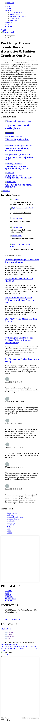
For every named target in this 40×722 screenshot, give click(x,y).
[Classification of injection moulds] (16, 236)
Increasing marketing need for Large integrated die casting (22, 261)
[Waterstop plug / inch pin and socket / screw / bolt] (16, 227)
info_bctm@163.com (12, 619)
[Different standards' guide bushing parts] (13, 164)
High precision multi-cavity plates (17, 126)
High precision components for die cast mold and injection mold (19, 177)
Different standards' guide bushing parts (16, 167)
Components (14, 18)
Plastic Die (11, 521)
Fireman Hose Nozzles (15, 517)
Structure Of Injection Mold (20, 221)
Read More (9, 133)
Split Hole (10, 515)
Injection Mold (15, 14)
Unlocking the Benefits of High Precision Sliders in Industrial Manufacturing (19, 340)
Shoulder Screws (13, 519)
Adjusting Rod (10, 648)
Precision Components (18, 16)
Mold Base (13, 20)
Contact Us (9, 26)
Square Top (11, 523)
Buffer (9, 533)
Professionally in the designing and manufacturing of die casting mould (22, 204)
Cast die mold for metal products (18, 185)
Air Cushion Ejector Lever (25, 648)
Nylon (9, 527)
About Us (8, 8)
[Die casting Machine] (13, 136)
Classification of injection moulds (22, 238)
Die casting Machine (17, 139)
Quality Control (10, 599)
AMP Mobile (12, 644)
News (7, 24)
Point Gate (10, 525)
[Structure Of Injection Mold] (16, 218)
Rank (9, 531)
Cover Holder (12, 513)
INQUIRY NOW (7, 629)
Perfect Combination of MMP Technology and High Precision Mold (19, 300)
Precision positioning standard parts (17, 149)
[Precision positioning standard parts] (18, 145)
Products (8, 10)
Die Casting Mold (16, 12)
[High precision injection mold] (18, 155)
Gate (8, 529)
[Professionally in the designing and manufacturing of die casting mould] (14, 199)
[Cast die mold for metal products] (10, 182)
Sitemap (4, 644)
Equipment (9, 22)
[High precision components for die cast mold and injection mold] (9, 173)
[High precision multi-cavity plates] (18, 121)
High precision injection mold (19, 158)
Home (7, 6)
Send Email (5, 654)
